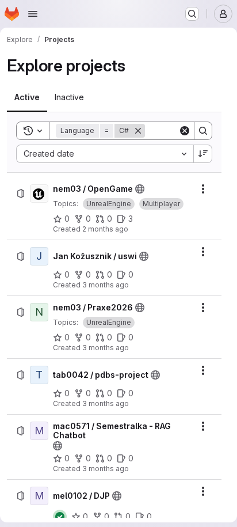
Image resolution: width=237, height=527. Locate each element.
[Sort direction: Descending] (203, 154)
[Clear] (185, 131)
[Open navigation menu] (33, 14)
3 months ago (105, 284)
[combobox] (104, 154)
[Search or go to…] (192, 14)
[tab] (27, 97)
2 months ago (105, 229)
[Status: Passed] (60, 517)
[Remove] (138, 131)
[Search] (203, 131)
